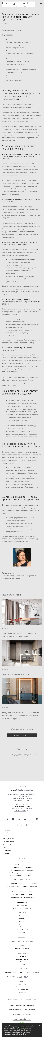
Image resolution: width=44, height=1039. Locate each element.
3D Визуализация (22, 864)
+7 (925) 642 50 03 (18, 798)
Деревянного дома (22, 964)
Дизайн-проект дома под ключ (22, 1005)
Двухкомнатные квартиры (22, 891)
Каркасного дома (22, 948)
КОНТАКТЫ (7, 850)
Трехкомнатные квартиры (22, 894)
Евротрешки (22, 905)
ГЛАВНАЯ (6, 830)
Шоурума (22, 992)
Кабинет (22, 924)
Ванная (22, 916)
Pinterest (22, 825)
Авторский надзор (22, 862)
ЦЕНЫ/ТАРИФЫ (9, 839)
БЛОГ (5, 847)
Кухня (22, 927)
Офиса (22, 981)
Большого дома (22, 959)
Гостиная (22, 918)
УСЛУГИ (6, 836)
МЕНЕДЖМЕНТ (8, 842)
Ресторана (22, 984)
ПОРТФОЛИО (8, 833)
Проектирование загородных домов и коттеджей (22, 1003)
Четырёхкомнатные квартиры (22, 897)
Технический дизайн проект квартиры (22, 883)
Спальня (22, 935)
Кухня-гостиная (22, 929)
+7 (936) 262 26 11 (20, 800)
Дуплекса (22, 956)
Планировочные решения (22, 867)
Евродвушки (22, 902)
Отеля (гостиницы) (22, 989)
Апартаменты (22, 900)
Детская (22, 921)
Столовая (22, 937)
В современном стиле (22, 908)
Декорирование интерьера (22, 870)
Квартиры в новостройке (22, 889)
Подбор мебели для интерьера (22, 875)
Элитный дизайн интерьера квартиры (22, 886)
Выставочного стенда (22, 995)
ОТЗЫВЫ (6, 853)
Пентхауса (22, 951)
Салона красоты (22, 987)
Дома (22, 945)
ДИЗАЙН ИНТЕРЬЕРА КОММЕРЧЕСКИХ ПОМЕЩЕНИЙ (22, 976)
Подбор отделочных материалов (22, 873)
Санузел (22, 932)
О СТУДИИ (7, 844)
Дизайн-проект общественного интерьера (22, 972)
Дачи (22, 962)
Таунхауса (22, 953)
